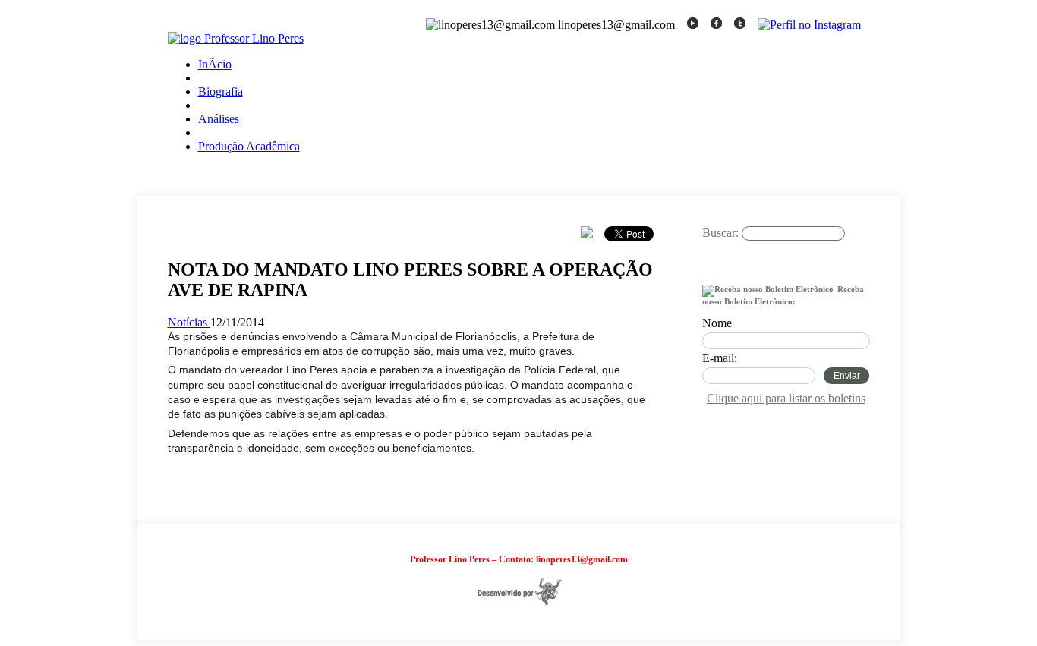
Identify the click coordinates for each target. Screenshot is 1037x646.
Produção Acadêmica (249, 146)
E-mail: (719, 357)
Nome (717, 323)
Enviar (847, 375)
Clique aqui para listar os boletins (786, 398)
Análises (218, 118)
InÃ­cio (215, 64)
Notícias (189, 322)
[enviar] (716, 248)
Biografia (220, 91)
